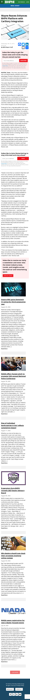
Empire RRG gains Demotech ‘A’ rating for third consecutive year (13, 301)
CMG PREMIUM (21, 2)
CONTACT (19, 689)
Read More (4, 348)
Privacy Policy (5, 65)
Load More (15, 672)
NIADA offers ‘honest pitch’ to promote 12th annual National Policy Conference (13, 376)
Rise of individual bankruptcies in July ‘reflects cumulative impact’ (12, 425)
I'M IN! (23, 158)
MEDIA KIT (10, 689)
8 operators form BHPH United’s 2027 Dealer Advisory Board (12, 490)
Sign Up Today (8, 275)
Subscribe (23, 60)
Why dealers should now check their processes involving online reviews (13, 555)
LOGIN (27, 2)
